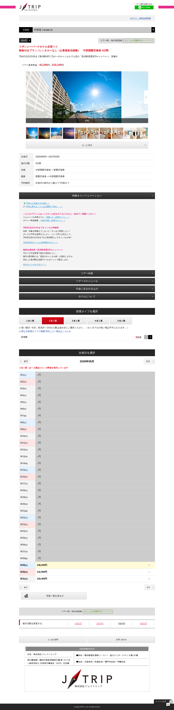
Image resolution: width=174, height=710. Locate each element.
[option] (87, 97)
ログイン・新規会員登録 (140, 18)
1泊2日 (78, 623)
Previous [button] (28, 97)
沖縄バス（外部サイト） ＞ (57, 217)
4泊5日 (143, 623)
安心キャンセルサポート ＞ (34, 264)
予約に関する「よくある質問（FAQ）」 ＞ (44, 206)
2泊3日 (100, 623)
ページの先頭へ (164, 701)
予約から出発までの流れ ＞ (37, 203)
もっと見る (87, 145)
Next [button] (146, 97)
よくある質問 (53, 640)
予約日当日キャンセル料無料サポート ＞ (40, 242)
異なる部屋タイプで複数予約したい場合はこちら (45, 331)
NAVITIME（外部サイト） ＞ (53, 220)
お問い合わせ (121, 640)
